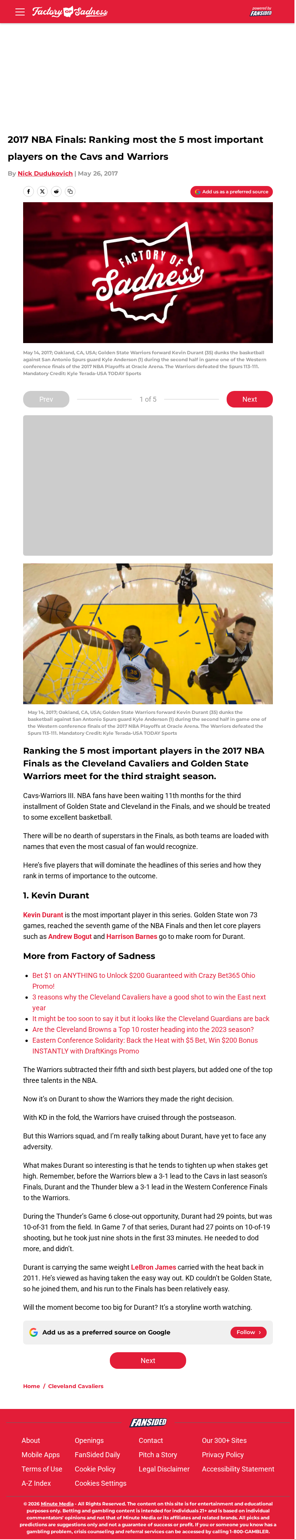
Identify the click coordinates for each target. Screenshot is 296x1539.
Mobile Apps (41, 1455)
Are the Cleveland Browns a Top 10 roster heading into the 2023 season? (143, 1029)
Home (31, 1386)
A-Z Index (36, 1483)
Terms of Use (42, 1469)
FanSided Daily (97, 1455)
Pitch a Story (158, 1455)
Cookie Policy (95, 1469)
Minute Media (57, 1504)
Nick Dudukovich (45, 173)
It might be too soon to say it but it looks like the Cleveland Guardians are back (150, 1019)
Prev (46, 399)
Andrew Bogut (70, 936)
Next (249, 399)
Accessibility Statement (238, 1469)
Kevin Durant (43, 915)
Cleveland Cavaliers (75, 1386)
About (31, 1440)
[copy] (70, 191)
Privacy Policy (223, 1455)
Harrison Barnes (131, 936)
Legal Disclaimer (164, 1469)
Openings (89, 1440)
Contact (151, 1440)
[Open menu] (20, 11)
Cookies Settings (100, 1483)
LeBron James (153, 1267)
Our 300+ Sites (224, 1440)
